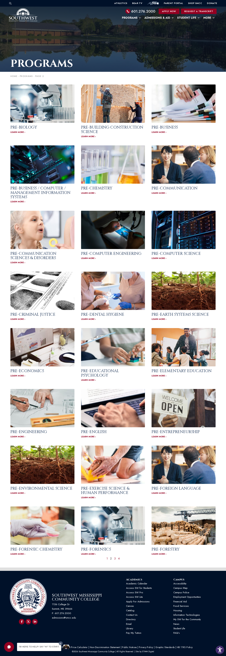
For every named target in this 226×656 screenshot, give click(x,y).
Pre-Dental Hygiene (102, 314)
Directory (131, 619)
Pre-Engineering (28, 432)
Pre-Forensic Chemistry (36, 549)
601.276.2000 (143, 11)
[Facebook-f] (21, 621)
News (176, 624)
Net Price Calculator (77, 647)
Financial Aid (180, 601)
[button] (9, 647)
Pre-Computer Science (176, 253)
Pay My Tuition (133, 633)
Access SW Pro (134, 592)
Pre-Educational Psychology (100, 373)
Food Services (181, 606)
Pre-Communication (175, 188)
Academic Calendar (136, 583)
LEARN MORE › (17, 132)
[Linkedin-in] (35, 621)
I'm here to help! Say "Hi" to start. (39, 647)
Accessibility (179, 583)
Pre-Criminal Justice (32, 314)
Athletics (120, 3)
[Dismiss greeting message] (61, 643)
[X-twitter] (28, 621)
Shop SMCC (195, 3)
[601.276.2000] (127, 11)
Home (13, 76)
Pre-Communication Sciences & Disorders (33, 256)
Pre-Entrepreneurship (176, 432)
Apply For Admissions (138, 601)
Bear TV (137, 3)
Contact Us (131, 615)
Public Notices (129, 647)
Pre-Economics (27, 371)
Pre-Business (165, 127)
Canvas (130, 606)
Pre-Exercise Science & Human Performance (105, 490)
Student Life (186, 18)
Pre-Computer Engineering (111, 253)
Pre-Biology (23, 127)
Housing (177, 610)
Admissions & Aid (157, 18)
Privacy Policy (146, 647)
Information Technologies (186, 615)
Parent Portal (173, 3)
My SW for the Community (187, 619)
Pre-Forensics (96, 549)
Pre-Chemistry (96, 188)
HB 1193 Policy (185, 647)
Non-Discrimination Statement (105, 647)
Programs (129, 18)
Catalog (130, 610)
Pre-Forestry (166, 549)
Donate (212, 3)
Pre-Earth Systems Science (180, 314)
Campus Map (180, 588)
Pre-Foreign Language (176, 488)
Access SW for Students (139, 588)
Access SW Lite (134, 597)
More (207, 18)
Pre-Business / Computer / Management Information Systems (40, 193)
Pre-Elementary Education (182, 371)
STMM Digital (148, 651)
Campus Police (181, 592)
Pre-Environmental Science (41, 488)
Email (129, 624)
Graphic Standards (165, 647)
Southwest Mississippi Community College (77, 597)
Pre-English (94, 432)
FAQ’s (176, 633)
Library (129, 628)
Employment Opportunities (187, 597)
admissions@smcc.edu (64, 618)
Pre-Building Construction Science (112, 129)
